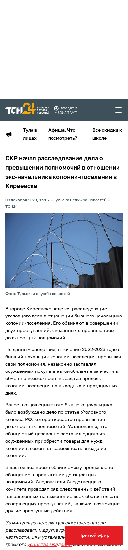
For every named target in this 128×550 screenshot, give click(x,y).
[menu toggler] (119, 110)
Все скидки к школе (107, 134)
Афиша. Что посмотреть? (62, 134)
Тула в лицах (30, 134)
